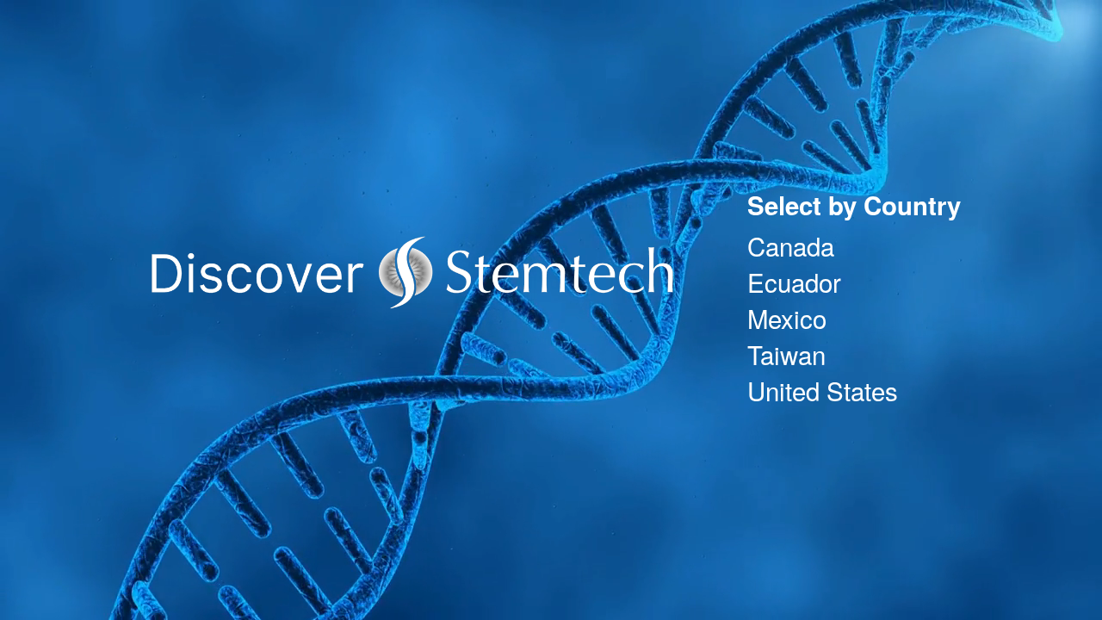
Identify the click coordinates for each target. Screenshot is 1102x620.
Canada (790, 245)
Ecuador (794, 282)
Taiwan (786, 354)
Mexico (786, 318)
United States (822, 390)
